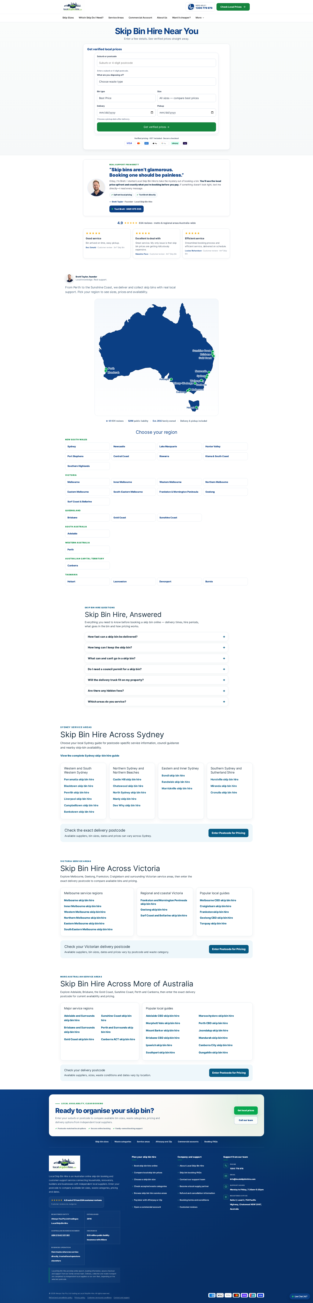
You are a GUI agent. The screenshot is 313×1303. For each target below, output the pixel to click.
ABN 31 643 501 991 (60, 1235)
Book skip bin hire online (146, 1166)
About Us (162, 17)
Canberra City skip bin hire (215, 1045)
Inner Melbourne (122, 482)
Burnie (209, 581)
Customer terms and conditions (99, 1297)
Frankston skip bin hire (214, 911)
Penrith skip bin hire (76, 792)
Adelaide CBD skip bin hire (162, 1015)
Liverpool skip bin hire (78, 798)
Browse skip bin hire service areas (150, 1193)
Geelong (210, 491)
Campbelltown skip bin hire (81, 805)
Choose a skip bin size (145, 1179)
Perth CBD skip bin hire (213, 1023)
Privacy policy (80, 1297)
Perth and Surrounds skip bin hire (117, 1030)
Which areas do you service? (107, 701)
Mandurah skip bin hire (213, 1037)
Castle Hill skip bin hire (127, 779)
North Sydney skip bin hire (129, 792)
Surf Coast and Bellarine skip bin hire (164, 915)
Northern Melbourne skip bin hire (85, 917)
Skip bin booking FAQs (190, 1172)
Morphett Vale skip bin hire (163, 1023)
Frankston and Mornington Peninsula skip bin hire (164, 902)
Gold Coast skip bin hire (79, 1039)
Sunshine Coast (168, 517)
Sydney (71, 446)
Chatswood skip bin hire (128, 786)
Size (159, 91)
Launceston (120, 581)
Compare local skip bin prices (148, 1172)
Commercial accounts (188, 1141)
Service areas (143, 1141)
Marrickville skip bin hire (177, 788)
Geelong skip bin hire (154, 909)
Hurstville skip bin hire (225, 779)
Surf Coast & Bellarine (79, 501)
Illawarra (164, 456)
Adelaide (72, 533)
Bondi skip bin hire (173, 775)
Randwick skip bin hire (176, 781)
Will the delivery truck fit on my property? (116, 680)
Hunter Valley (212, 446)
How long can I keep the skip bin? (110, 647)
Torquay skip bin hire (213, 923)
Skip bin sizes (102, 1141)
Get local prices (246, 1110)
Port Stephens (75, 456)
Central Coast (121, 456)
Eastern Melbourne (78, 491)
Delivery (101, 106)
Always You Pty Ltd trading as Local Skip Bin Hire (75, 1293)
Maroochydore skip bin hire (216, 1015)
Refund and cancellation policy (60, 1297)
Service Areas (116, 17)
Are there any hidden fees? (106, 690)
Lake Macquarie (168, 446)
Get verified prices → (156, 127)
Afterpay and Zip (164, 1141)
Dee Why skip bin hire (127, 805)
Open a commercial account (147, 1207)
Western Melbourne (170, 482)
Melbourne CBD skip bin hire (218, 900)
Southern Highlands (78, 466)
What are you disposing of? (110, 75)
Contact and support (122, 1297)
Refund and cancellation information (197, 1193)
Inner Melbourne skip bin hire (82, 906)
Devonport (165, 581)
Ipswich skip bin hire (159, 1045)
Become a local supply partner (194, 1186)
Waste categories (122, 1141)
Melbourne (73, 482)
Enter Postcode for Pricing (228, 833)
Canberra (72, 565)
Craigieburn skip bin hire (215, 906)
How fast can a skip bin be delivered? (112, 636)
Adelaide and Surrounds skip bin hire (79, 1018)
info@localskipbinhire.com (243, 1179)
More (198, 17)
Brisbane (72, 517)
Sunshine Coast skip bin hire (116, 1018)
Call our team (246, 1120)
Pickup (160, 106)
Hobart (71, 581)
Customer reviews (188, 1207)
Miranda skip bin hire (224, 786)
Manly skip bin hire (124, 798)
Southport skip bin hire (160, 1052)
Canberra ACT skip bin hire (118, 1039)
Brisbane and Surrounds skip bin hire (79, 1030)
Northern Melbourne (216, 482)
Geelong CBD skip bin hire (216, 917)
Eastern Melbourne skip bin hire (84, 923)
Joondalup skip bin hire (213, 1030)
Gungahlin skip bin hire (213, 1052)
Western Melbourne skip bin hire (85, 911)
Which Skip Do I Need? (91, 17)
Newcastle (119, 446)
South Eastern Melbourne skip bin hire (88, 929)
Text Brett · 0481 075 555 (127, 209)
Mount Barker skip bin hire (162, 1030)
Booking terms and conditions (194, 1200)
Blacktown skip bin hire (78, 786)
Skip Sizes (68, 17)
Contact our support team (192, 1179)
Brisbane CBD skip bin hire (163, 1037)
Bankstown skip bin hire (79, 811)
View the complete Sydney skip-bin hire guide (89, 755)
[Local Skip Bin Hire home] (78, 6)
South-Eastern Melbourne (128, 491)
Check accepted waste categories (150, 1186)
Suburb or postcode (107, 56)
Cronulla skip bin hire (224, 792)
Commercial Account (140, 17)
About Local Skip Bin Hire (192, 1166)
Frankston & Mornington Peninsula (178, 491)
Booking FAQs (211, 1141)
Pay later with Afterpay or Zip (148, 1200)
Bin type (101, 91)
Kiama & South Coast (217, 456)
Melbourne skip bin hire (79, 900)
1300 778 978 (236, 1168)
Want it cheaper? (181, 17)
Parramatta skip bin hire (79, 779)
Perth (70, 549)
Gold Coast (119, 517)
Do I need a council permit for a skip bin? (115, 669)
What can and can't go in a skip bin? (111, 658)
